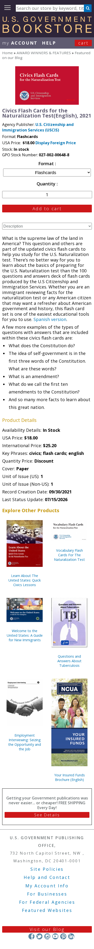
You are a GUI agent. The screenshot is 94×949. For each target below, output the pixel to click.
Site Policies (47, 869)
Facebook (31, 936)
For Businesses (47, 894)
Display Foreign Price (55, 142)
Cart (83, 43)
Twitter (39, 936)
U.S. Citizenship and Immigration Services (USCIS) (38, 127)
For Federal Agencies (47, 902)
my (20, 43)
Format (46, 163)
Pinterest (63, 936)
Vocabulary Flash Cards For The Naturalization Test (69, 555)
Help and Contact (47, 877)
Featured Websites (47, 910)
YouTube (55, 936)
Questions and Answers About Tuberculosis (69, 661)
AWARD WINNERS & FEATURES (44, 52)
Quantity (47, 184)
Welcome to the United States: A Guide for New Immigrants (25, 635)
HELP (49, 43)
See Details (47, 815)
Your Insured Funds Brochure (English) (69, 777)
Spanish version (50, 319)
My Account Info (47, 886)
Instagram (47, 936)
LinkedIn (71, 936)
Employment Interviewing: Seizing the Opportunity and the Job (24, 742)
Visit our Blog (47, 929)
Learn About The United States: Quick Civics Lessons (24, 580)
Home (7, 52)
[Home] (47, 31)
